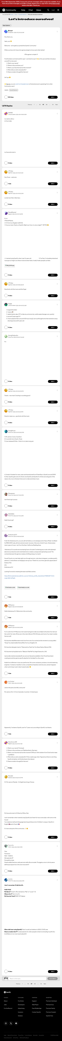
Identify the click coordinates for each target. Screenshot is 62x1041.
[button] (57, 31)
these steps (56, 3)
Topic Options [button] (6, 25)
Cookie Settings (28, 1035)
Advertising (21, 1008)
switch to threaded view (22, 84)
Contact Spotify (36, 1012)
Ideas (38, 10)
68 (47, 104)
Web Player (35, 1005)
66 (40, 104)
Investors (20, 1012)
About (5, 1001)
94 (53, 104)
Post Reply (52, 978)
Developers (21, 1005)
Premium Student (51, 1012)
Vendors (20, 1016)
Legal (5, 1035)
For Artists (21, 1001)
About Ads (35, 1035)
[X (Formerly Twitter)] (11, 1023)
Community (11, 10)
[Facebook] (16, 1023)
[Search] (48, 10)
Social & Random (22, 14)
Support (34, 1001)
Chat (31, 10)
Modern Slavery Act (8, 1037)
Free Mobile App (36, 1008)
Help (23, 10)
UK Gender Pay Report (24, 1037)
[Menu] (58, 10)
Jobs (5, 1005)
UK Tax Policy (15, 1037)
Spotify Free (49, 1016)
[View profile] (6, 31)
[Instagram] (6, 1023)
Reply (52, 97)
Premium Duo (50, 1005)
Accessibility (41, 1035)
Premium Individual (51, 1001)
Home (11, 14)
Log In (53, 10)
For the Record (8, 1008)
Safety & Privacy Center (12, 1035)
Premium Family (50, 1008)
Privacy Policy (20, 1035)
